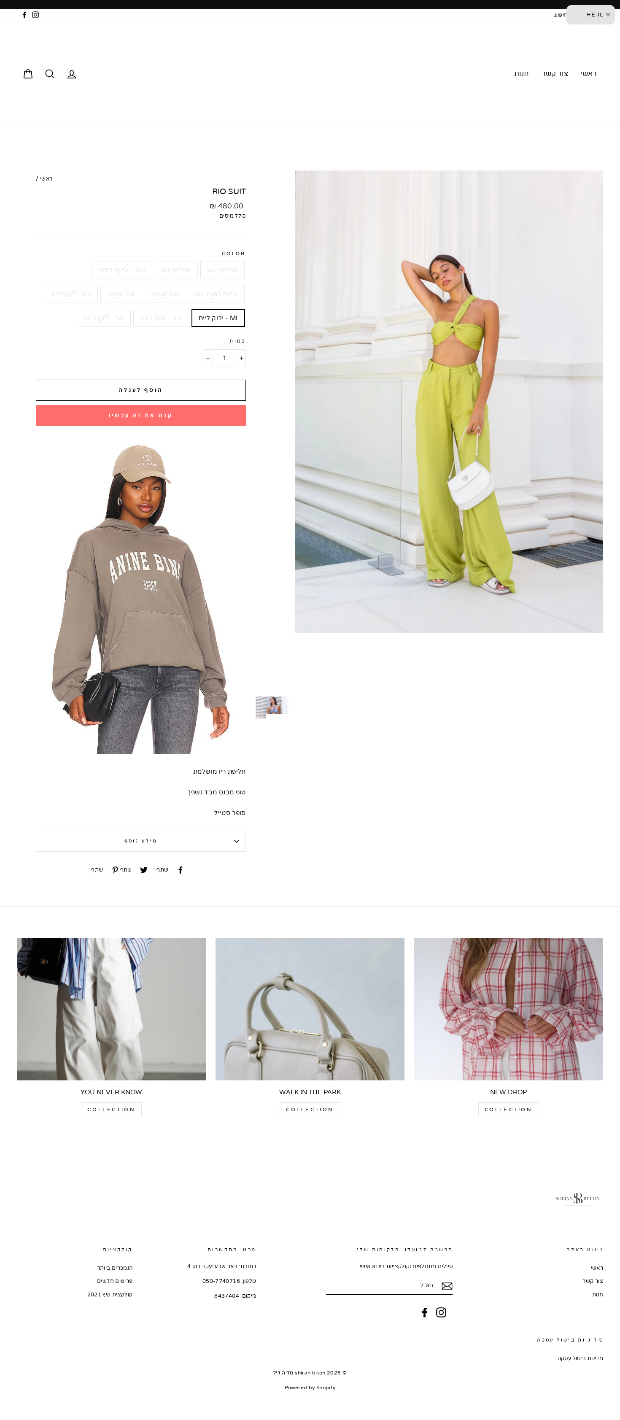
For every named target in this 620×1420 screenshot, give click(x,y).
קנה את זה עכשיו (141, 415)
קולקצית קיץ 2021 (110, 1294)
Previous (261, 172)
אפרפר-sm (222, 270)
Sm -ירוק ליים (71, 294)
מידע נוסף (140, 841)
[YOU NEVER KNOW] (111, 1009)
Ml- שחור (121, 294)
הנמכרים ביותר (115, 1268)
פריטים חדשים (115, 1281)
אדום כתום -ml (216, 294)
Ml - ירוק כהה (104, 318)
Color (234, 253)
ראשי (589, 73)
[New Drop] (508, 1009)
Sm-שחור (164, 294)
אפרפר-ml (176, 270)
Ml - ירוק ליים (218, 318)
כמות (237, 341)
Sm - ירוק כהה (161, 318)
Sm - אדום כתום (122, 270)
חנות (521, 73)
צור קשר (555, 73)
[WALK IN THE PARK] (310, 1009)
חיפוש (560, 15)
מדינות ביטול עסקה (580, 1358)
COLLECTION (509, 1109)
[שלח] (447, 1286)
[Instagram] (441, 1312)
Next (282, 716)
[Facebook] (425, 1312)
